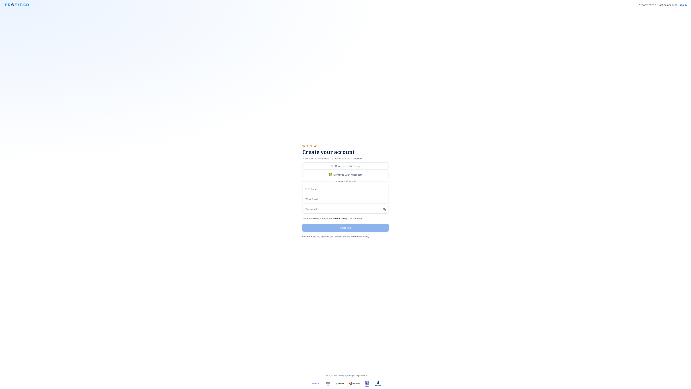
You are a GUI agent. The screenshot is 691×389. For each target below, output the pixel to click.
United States (340, 218)
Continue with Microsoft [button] (347, 174)
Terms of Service (342, 236)
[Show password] (384, 209)
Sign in (683, 4)
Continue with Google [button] (348, 166)
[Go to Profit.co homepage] (17, 4)
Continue (345, 227)
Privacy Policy (362, 236)
